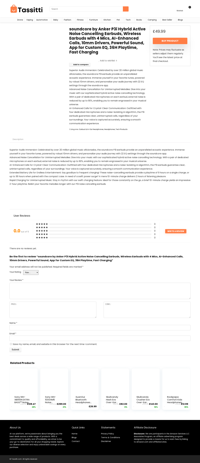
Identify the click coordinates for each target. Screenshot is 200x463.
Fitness (80, 19)
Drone (20, 19)
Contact (76, 441)
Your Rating (15, 272)
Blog (74, 437)
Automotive (42, 19)
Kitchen (107, 19)
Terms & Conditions (110, 437)
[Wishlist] (180, 7)
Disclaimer (106, 441)
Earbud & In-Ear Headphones (91, 129)
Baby (55, 19)
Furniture (93, 19)
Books (139, 19)
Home (74, 433)
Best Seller (167, 19)
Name (13, 323)
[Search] (126, 9)
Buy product (170, 40)
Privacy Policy (107, 433)
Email (13, 333)
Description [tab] (18, 139)
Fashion (67, 19)
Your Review (16, 280)
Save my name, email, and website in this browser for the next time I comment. (55, 344)
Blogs (180, 19)
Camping (152, 19)
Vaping (29, 19)
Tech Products (121, 129)
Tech (128, 19)
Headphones (109, 129)
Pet (118, 19)
